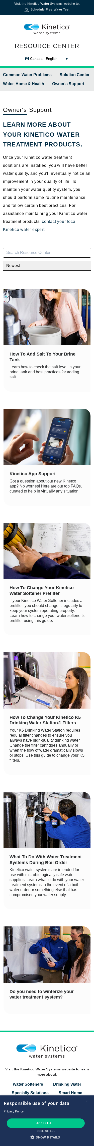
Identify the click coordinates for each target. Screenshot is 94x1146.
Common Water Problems (27, 75)
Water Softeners (28, 1084)
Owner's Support (68, 84)
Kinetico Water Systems (45, 4)
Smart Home (70, 1093)
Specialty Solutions (30, 1093)
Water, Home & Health (23, 84)
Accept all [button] (45, 1123)
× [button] (86, 1101)
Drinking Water (67, 1084)
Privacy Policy (14, 1111)
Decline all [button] (46, 1130)
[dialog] (47, 1120)
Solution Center (74, 75)
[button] (47, 1137)
